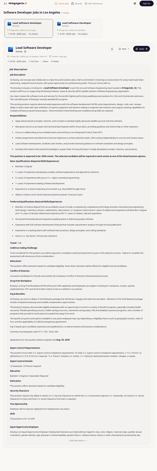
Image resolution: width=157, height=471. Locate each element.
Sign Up (146, 3)
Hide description (76, 440)
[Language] (135, 3)
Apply (143, 48)
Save (125, 48)
